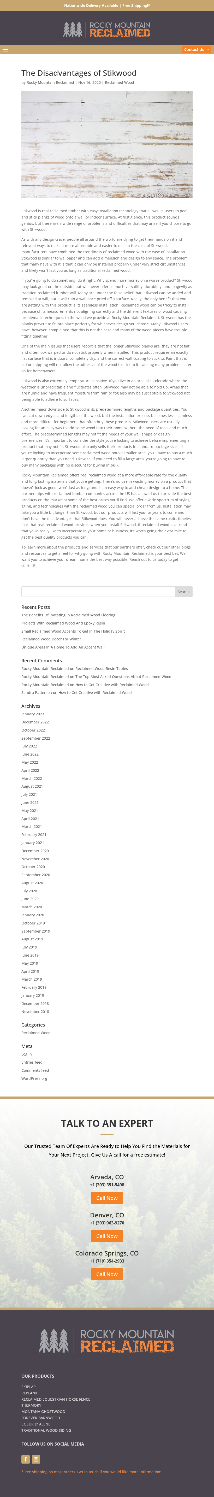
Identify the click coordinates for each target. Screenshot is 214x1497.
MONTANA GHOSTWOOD (43, 1411)
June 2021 (30, 802)
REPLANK (29, 1392)
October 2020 (33, 866)
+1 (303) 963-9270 (107, 1223)
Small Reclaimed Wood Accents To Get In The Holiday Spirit (73, 631)
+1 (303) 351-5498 (107, 1185)
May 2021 (29, 810)
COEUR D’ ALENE (35, 1424)
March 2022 (31, 778)
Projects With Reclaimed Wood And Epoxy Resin (63, 623)
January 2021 (32, 842)
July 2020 (29, 890)
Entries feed (32, 1062)
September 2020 (35, 874)
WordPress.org (34, 1078)
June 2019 (30, 955)
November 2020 (35, 858)
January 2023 (32, 713)
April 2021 (30, 818)
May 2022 (29, 762)
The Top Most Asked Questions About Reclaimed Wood (123, 676)
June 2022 (30, 754)
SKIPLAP (28, 1386)
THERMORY (31, 1405)
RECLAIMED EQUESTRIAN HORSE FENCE (55, 1399)
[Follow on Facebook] (25, 1459)
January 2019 (32, 995)
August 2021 (32, 786)
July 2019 (29, 947)
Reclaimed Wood (119, 82)
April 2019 (30, 971)
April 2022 (30, 770)
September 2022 (35, 738)
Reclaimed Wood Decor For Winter (51, 638)
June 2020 (30, 898)
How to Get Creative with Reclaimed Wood (112, 684)
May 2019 (29, 963)
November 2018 (35, 1011)
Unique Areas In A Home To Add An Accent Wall (63, 647)
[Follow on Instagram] (36, 1459)
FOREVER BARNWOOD (40, 1417)
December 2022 (35, 722)
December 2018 (35, 1003)
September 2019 (35, 931)
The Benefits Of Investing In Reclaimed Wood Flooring (68, 614)
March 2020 (31, 906)
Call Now (107, 1197)
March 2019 (31, 979)
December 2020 (35, 850)
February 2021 (33, 834)
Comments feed (35, 1070)
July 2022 (29, 746)
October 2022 (33, 730)
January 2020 (32, 914)
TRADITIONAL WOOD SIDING (46, 1430)
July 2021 (29, 794)
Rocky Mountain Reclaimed (50, 82)
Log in (26, 1054)
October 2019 (33, 923)
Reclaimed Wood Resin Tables (101, 668)
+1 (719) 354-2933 (107, 1261)
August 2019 (32, 938)
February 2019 (33, 987)
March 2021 (31, 826)
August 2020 (32, 882)
